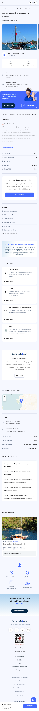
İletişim (19, 660)
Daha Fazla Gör (7, 147)
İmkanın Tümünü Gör (10, 234)
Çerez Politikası (19, 681)
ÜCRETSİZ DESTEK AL (19, 611)
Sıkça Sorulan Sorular (19, 666)
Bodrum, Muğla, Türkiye (10, 20)
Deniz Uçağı (19, 648)
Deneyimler (19, 670)
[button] (21, 401)
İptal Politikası (19, 691)
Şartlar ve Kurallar (19, 684)
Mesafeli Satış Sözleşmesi (19, 677)
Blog (19, 663)
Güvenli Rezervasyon (19, 688)
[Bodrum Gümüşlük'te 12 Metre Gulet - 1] (19, 37)
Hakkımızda (19, 656)
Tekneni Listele (19, 651)
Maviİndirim (19, 695)
